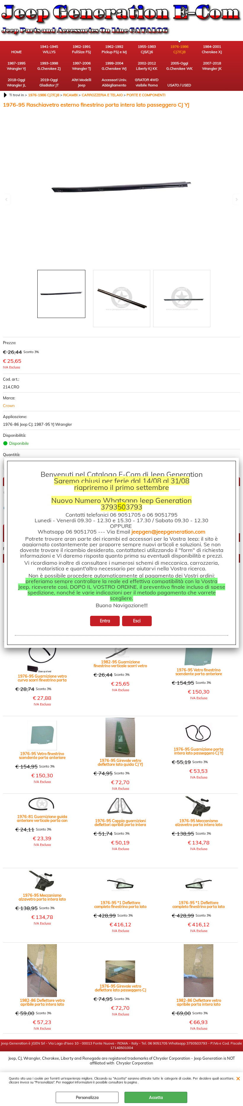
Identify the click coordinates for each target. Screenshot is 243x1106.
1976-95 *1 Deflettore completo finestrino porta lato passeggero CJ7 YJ (120, 905)
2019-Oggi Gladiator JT (49, 82)
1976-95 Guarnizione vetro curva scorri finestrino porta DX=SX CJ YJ (42, 678)
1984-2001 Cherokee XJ (212, 49)
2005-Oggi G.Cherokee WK (179, 66)
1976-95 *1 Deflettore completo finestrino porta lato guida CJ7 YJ (198, 905)
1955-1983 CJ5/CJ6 (147, 49)
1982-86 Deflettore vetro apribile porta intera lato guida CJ (198, 1002)
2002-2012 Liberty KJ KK (146, 66)
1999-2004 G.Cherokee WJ (114, 66)
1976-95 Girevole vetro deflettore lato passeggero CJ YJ (120, 988)
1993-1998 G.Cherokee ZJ (49, 66)
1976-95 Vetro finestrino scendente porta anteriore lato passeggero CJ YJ (42, 756)
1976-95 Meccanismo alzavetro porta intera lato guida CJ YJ (42, 897)
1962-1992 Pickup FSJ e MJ (114, 49)
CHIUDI (238, 1078)
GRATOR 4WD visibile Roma (147, 82)
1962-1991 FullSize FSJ (81, 49)
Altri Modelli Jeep (81, 82)
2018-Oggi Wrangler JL (16, 82)
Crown (9, 405)
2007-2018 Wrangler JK (212, 66)
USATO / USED (179, 85)
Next (236, 199)
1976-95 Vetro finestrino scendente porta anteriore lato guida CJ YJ (198, 672)
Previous (7, 199)
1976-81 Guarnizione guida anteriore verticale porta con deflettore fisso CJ (42, 818)
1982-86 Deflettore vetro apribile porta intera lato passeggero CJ (42, 1002)
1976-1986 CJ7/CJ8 (179, 49)
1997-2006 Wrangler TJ (81, 66)
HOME (16, 52)
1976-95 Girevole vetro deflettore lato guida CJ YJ (120, 762)
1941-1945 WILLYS (49, 49)
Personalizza (87, 1097)
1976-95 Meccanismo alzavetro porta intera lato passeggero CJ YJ (198, 823)
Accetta (156, 1097)
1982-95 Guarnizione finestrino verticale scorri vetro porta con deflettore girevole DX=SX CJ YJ (120, 664)
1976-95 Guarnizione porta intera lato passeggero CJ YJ (198, 751)
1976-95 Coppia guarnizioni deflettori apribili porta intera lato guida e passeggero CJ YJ (120, 823)
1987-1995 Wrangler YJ (16, 66)
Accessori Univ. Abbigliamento (114, 82)
